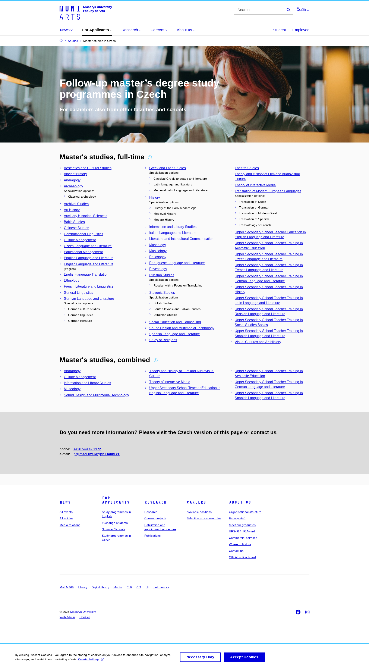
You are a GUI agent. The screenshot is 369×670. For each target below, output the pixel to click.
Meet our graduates (242, 525)
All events (66, 512)
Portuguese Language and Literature (177, 263)
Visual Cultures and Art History (258, 342)
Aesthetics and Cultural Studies (87, 168)
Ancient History (75, 174)
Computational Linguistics (83, 234)
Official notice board (242, 557)
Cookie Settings (88, 659)
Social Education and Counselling (175, 322)
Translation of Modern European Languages (268, 191)
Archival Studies (76, 204)
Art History (72, 210)
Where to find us (240, 544)
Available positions (199, 512)
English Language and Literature (88, 258)
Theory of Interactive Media (255, 185)
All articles (66, 518)
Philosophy (157, 257)
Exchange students (115, 523)
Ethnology (71, 280)
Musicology (158, 251)
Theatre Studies (247, 168)
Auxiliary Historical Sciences (85, 216)
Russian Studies (161, 275)
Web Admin (67, 617)
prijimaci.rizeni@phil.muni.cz (96, 454)
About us (240, 502)
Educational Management (83, 252)
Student (279, 30)
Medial (117, 587)
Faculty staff (237, 518)
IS (147, 587)
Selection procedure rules (204, 518)
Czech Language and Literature (88, 246)
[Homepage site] (86, 12)
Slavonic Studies (162, 292)
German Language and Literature (89, 298)
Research (155, 502)
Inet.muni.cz (161, 587)
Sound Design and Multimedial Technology (181, 328)
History (154, 197)
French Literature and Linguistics (88, 286)
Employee (300, 30)
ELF (129, 587)
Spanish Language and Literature (174, 334)
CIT (138, 587)
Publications (152, 535)
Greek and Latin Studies (167, 168)
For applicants (116, 500)
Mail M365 (67, 587)
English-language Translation (86, 274)
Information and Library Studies (172, 227)
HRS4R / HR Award (242, 531)
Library (82, 587)
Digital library (100, 587)
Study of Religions (163, 340)
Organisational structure (245, 512)
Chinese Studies (76, 228)
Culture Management (80, 240)
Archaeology (73, 186)
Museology (157, 245)
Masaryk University (83, 611)
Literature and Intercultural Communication (181, 239)
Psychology (158, 269)
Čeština (302, 9)
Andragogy (72, 180)
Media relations (70, 525)
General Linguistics (78, 292)
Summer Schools (113, 529)
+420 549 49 (87, 449)
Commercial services (243, 537)
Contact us (236, 550)
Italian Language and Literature (172, 233)
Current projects (155, 518)
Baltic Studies (74, 222)
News (65, 502)
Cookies (84, 617)
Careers (196, 502)
